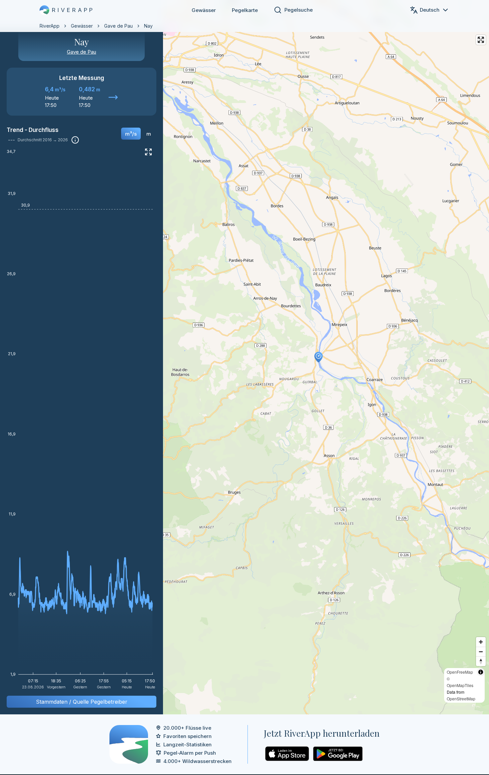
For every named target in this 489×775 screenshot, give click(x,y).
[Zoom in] (481, 642)
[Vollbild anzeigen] (148, 152)
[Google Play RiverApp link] (338, 753)
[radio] (131, 134)
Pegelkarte (245, 10)
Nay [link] (148, 26)
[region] (244, 357)
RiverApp (50, 26)
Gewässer (204, 10)
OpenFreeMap (460, 672)
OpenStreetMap (461, 698)
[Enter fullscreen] (481, 40)
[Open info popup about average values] (75, 140)
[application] (81, 421)
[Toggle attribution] (481, 672)
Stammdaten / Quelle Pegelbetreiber (81, 701)
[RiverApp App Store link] (287, 753)
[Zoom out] (481, 651)
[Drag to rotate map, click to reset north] (481, 661)
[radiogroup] (138, 136)
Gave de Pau (118, 26)
